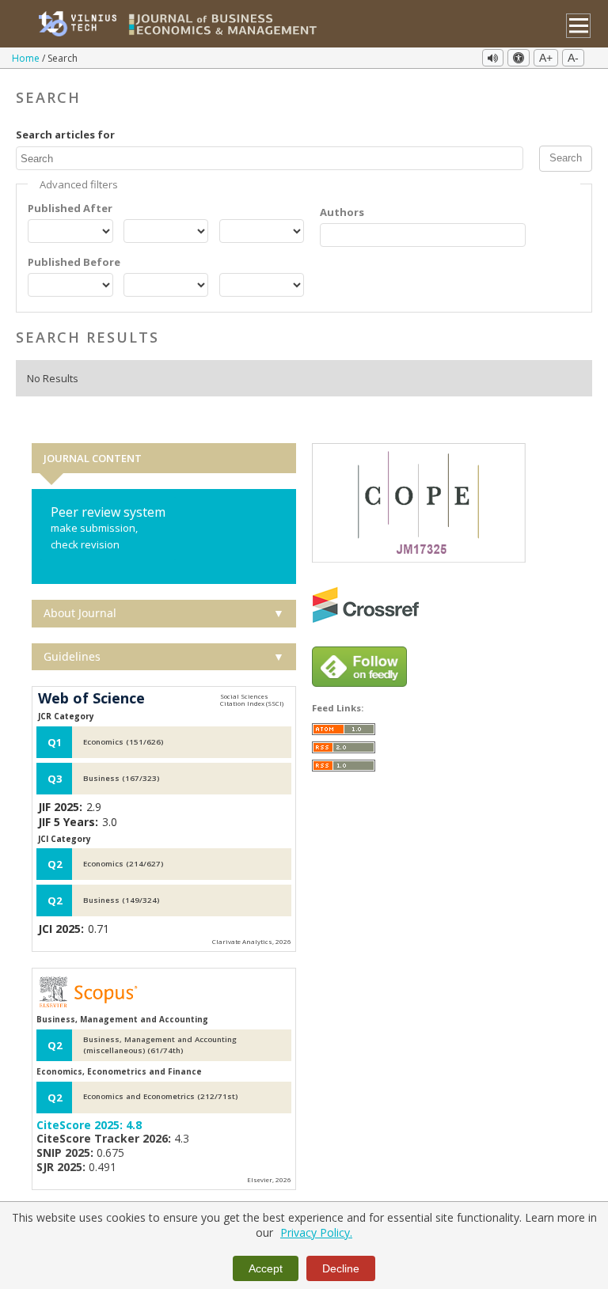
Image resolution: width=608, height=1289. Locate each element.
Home (27, 58)
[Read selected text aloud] (493, 57)
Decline (340, 1268)
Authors (342, 212)
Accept (266, 1268)
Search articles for (65, 134)
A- (573, 57)
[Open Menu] (578, 25)
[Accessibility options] (518, 57)
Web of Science (91, 699)
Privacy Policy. (316, 1232)
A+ (546, 57)
